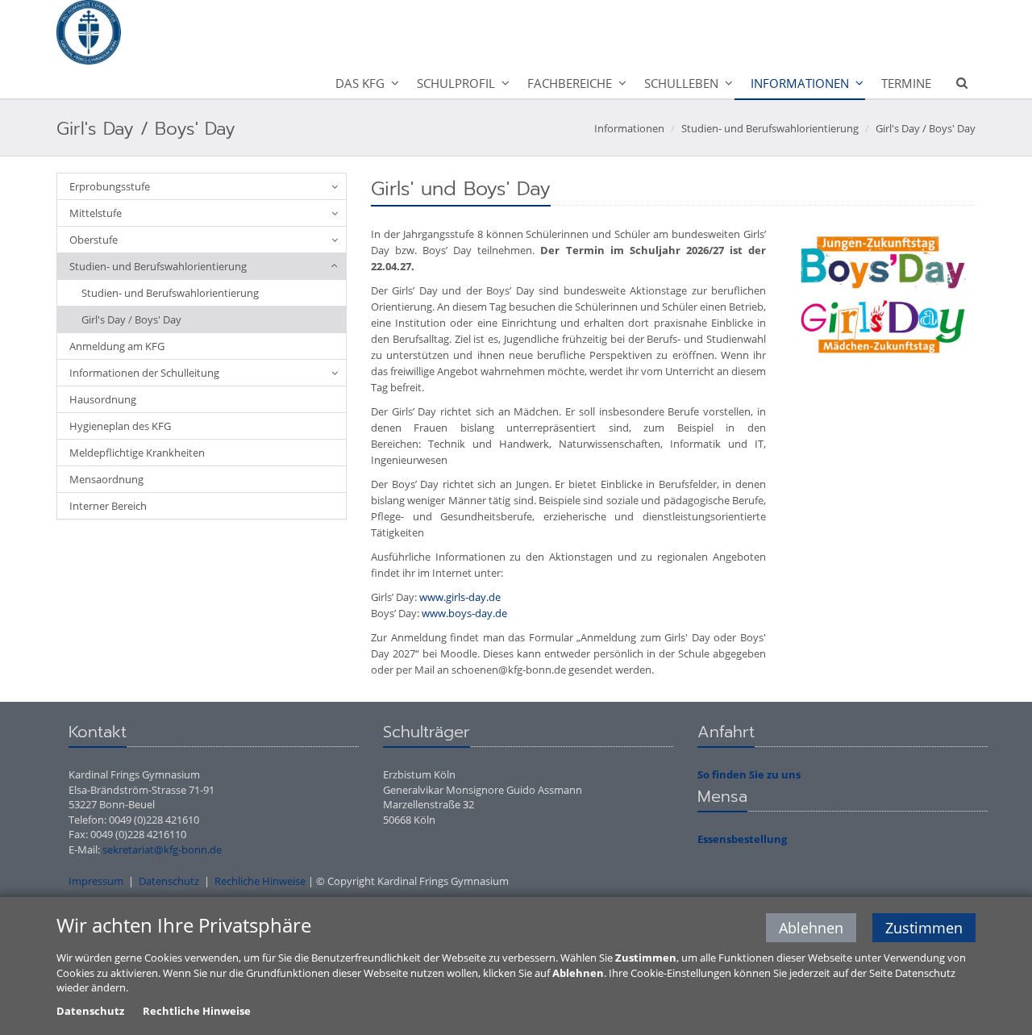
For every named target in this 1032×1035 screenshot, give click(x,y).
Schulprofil (456, 83)
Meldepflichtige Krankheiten (137, 452)
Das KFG (360, 83)
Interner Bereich (108, 506)
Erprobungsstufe (109, 186)
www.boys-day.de (464, 613)
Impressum (96, 881)
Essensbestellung (742, 839)
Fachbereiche (569, 83)
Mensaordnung (106, 479)
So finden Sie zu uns (749, 774)
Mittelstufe (95, 213)
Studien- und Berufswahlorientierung (770, 128)
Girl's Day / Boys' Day (926, 128)
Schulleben (681, 83)
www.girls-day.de (460, 597)
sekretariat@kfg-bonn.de (162, 849)
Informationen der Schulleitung (144, 372)
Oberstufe (93, 239)
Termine (906, 83)
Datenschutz (169, 881)
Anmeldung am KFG (116, 346)
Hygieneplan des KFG (120, 426)
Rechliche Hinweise (260, 881)
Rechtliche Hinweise (197, 1011)
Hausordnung (102, 399)
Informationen (800, 83)
